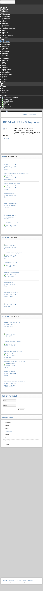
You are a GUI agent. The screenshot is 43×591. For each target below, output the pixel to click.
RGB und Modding (6, 69)
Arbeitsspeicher (6, 16)
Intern (2, 85)
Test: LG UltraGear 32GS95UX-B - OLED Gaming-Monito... (16, 173)
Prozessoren (5, 67)
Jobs (3, 88)
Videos (2, 108)
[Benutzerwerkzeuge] (37, 129)
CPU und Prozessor (7, 34)
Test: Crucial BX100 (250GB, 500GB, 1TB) (13, 351)
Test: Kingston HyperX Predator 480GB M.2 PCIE (14, 381)
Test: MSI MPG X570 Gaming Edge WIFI (13, 252)
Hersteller (3, 95)
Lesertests (4, 94)
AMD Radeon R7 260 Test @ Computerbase (21, 122)
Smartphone (5, 55)
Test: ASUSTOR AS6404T (9, 371)
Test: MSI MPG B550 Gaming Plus (11, 272)
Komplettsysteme (6, 57)
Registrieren (32, 114)
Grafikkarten (5, 23)
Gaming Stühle (5, 51)
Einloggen (25, 114)
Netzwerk (4, 65)
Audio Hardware (6, 14)
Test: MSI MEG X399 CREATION (11, 292)
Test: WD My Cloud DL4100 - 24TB (11, 332)
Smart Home (5, 37)
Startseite (4, 11)
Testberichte (4, 41)
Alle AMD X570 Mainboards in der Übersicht (13, 243)
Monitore (4, 30)
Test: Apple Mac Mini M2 (9, 193)
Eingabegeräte (5, 20)
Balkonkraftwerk (6, 18)
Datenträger (5, 48)
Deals (2, 39)
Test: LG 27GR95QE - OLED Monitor (12, 183)
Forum (2, 83)
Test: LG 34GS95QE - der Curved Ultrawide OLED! (15, 162)
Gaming (4, 27)
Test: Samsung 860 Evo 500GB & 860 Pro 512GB (14, 361)
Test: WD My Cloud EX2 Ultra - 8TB (12, 322)
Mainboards (5, 32)
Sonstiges (4, 76)
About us (4, 86)
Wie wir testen (5, 90)
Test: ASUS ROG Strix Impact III (11, 222)
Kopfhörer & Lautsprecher (8, 29)
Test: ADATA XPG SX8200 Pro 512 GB (12, 341)
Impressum (31, 580)
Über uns (11, 580)
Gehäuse (4, 22)
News (2, 12)
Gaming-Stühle (5, 25)
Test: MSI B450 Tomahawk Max (11, 262)
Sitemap (5, 580)
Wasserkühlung (5, 72)
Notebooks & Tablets (7, 74)
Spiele (3, 78)
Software (4, 81)
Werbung (4, 92)
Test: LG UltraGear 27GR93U (10, 203)
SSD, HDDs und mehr (7, 36)
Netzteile (4, 64)
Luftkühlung (5, 71)
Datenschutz (6, 582)
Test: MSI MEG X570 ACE (9, 302)
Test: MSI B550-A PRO (9, 282)
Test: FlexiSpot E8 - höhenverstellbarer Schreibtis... (15, 213)
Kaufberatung (5, 58)
